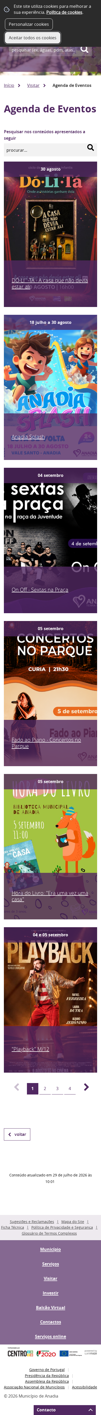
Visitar (33, 85)
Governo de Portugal (47, 1369)
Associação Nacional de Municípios (34, 1387)
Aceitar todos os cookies (32, 38)
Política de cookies (64, 12)
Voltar (20, 1134)
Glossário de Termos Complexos (49, 1233)
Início (9, 85)
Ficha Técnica (12, 1227)
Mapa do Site (72, 1221)
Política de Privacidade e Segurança (62, 1227)
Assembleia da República (47, 1381)
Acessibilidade (84, 1387)
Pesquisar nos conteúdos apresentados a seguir (44, 135)
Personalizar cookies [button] (29, 24)
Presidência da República (47, 1375)
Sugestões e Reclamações (32, 1221)
